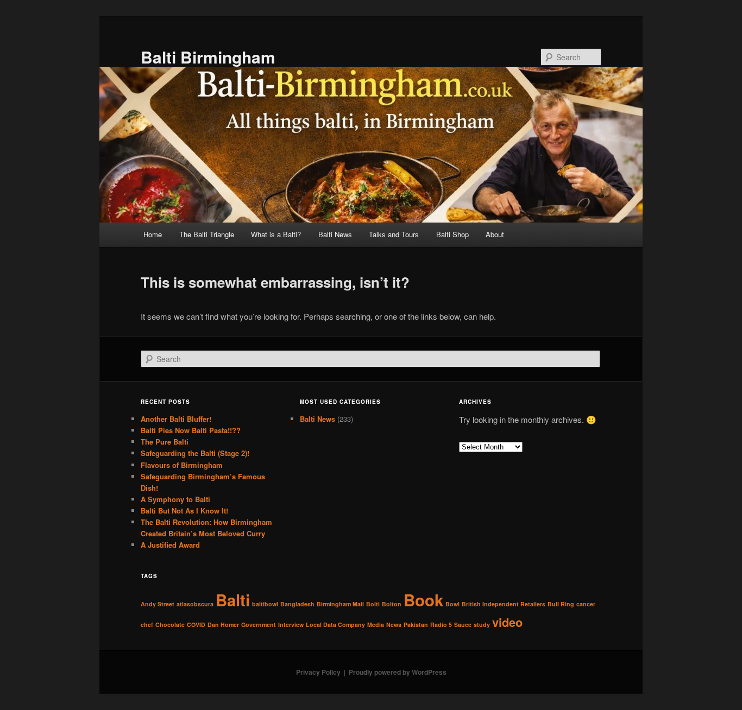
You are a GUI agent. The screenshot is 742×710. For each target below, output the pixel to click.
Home (152, 234)
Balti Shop (452, 234)
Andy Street (157, 604)
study (482, 624)
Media (375, 624)
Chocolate (170, 624)
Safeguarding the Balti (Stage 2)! (195, 453)
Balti (233, 599)
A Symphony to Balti (175, 499)
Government (258, 624)
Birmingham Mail (340, 604)
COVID (196, 624)
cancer (585, 604)
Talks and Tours (394, 234)
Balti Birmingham (208, 56)
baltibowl (265, 604)
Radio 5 (441, 624)
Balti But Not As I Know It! (184, 510)
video (507, 622)
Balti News (335, 234)
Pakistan (416, 624)
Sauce (462, 624)
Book (423, 599)
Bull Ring (561, 604)
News (393, 624)
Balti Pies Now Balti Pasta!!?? (191, 430)
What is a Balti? (276, 234)
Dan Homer (223, 624)
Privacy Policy (318, 672)
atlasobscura (195, 604)
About (495, 234)
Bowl (452, 604)
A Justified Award (170, 545)
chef (147, 624)
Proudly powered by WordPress (398, 672)
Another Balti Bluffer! (176, 419)
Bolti (373, 604)
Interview (291, 624)
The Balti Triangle (206, 234)
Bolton (391, 604)
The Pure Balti (164, 441)
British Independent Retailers (503, 604)
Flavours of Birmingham (182, 465)
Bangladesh (297, 604)
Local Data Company (335, 624)
